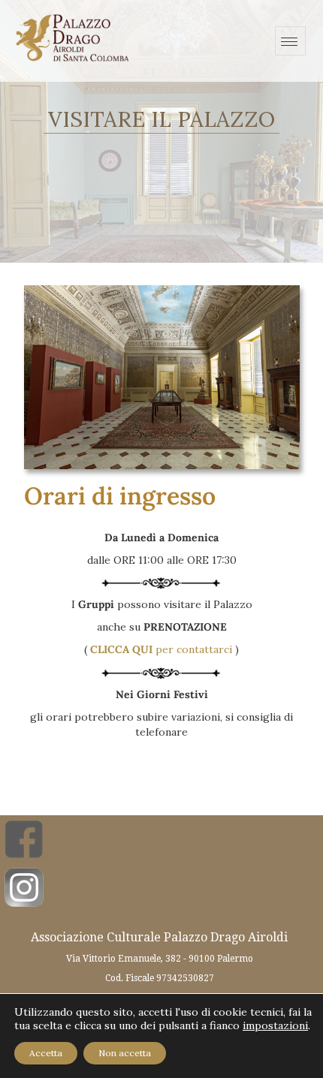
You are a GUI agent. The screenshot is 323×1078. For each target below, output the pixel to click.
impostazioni (275, 1025)
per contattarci (161, 649)
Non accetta (124, 1052)
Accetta (45, 1052)
